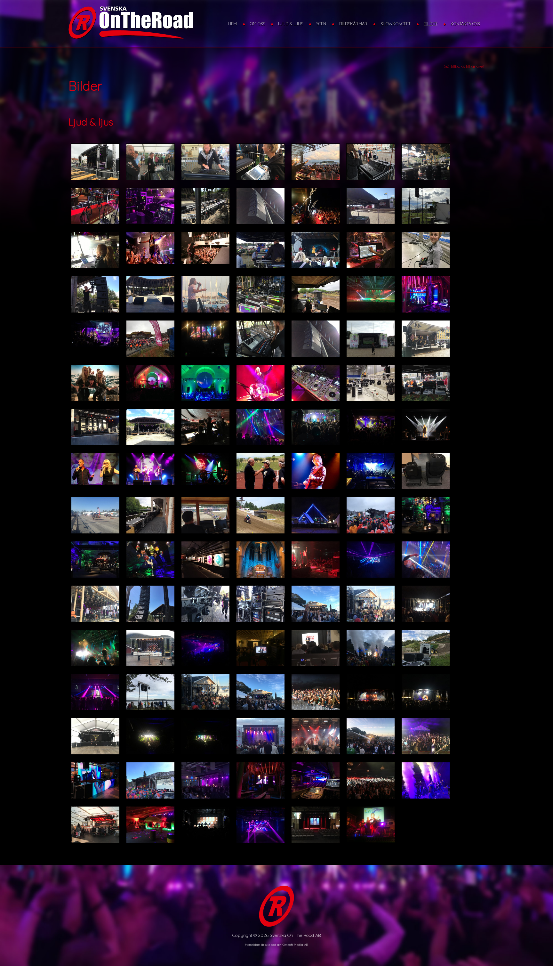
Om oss (257, 23)
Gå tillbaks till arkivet (464, 66)
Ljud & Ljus (290, 23)
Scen (321, 23)
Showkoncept (396, 23)
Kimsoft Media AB (295, 945)
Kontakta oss (465, 23)
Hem (232, 23)
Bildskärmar (353, 23)
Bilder (430, 23)
